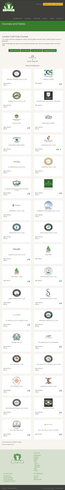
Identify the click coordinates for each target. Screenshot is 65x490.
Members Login (48, 4)
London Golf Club (14, 50)
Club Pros (37, 467)
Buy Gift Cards (38, 479)
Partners (36, 18)
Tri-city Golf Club (36, 50)
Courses (28, 18)
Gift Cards (38, 4)
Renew (35, 478)
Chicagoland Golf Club (50, 50)
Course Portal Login (48, 488)
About (45, 18)
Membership (17, 18)
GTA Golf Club (25, 50)
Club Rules (37, 465)
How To (36, 464)
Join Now (57, 4)
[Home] (17, 458)
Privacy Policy (59, 488)
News (52, 18)
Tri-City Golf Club (8, 479)
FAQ (35, 462)
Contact (59, 18)
